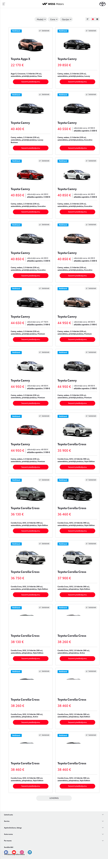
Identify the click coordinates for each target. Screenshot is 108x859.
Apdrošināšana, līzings (13, 827)
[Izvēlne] (3, 4)
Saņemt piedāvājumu (30, 81)
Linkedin (30, 852)
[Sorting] (87, 19)
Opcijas (65, 19)
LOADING (54, 797)
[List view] (97, 19)
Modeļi (40, 19)
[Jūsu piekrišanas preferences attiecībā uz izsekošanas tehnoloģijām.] (14, 854)
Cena (52, 19)
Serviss (6, 821)
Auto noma (8, 834)
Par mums (8, 840)
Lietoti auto (8, 814)
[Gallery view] (92, 19)
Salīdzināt (45, 30)
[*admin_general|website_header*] (102, 4)
